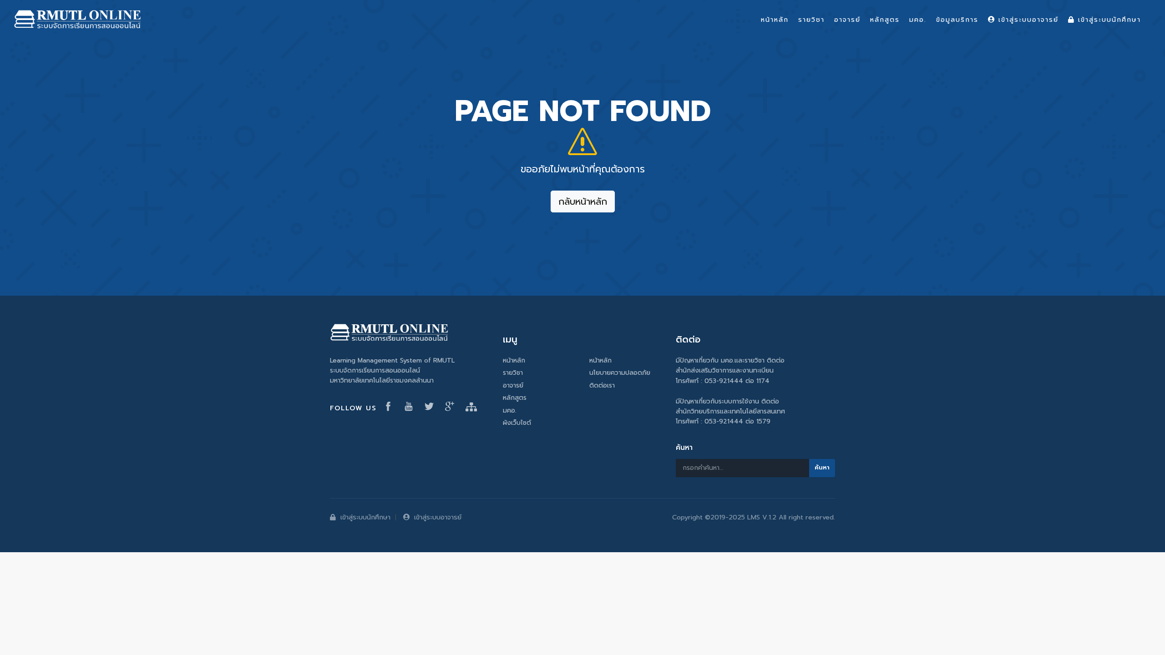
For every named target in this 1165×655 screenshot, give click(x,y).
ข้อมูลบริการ (957, 20)
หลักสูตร (515, 398)
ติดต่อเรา (602, 385)
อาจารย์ (513, 385)
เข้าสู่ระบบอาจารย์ (437, 517)
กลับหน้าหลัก (582, 201)
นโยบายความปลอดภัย (619, 373)
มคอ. (510, 410)
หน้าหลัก (514, 360)
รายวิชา (513, 373)
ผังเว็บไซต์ (517, 423)
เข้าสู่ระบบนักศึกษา (365, 517)
